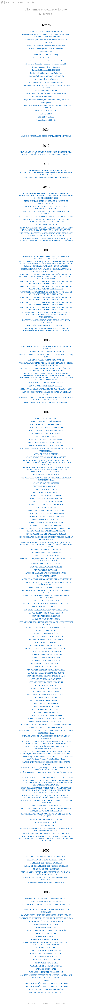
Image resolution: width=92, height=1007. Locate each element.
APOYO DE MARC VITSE (46, 576)
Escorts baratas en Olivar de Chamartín (46, 67)
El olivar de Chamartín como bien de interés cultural (46, 61)
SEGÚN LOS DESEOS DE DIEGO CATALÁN (46, 386)
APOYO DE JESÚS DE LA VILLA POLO (46, 664)
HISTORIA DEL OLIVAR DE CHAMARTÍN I (46, 989)
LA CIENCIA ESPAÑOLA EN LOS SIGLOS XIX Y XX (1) (46, 986)
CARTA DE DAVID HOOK (46, 948)
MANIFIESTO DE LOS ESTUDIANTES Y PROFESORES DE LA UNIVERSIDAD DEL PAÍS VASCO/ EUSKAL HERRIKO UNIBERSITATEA (46, 315)
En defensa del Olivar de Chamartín (19, 2)
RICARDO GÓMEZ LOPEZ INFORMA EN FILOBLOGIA (46, 649)
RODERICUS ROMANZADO (46, 111)
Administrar (60, 1003)
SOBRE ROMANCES (46, 117)
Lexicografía (46, 103)
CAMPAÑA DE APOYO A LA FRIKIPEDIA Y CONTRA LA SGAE (46, 833)
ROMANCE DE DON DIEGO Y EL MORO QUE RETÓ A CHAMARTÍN (46, 778)
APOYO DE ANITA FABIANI (46, 489)
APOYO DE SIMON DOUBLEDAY (46, 706)
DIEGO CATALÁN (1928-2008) (46, 55)
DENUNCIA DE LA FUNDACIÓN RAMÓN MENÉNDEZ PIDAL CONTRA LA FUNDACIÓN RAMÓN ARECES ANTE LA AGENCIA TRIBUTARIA (46, 462)
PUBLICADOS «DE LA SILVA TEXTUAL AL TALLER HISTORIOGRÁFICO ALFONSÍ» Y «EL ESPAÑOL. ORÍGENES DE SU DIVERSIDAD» (46, 172)
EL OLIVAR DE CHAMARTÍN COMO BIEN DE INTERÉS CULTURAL (46, 918)
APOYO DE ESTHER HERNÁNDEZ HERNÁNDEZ (46, 670)
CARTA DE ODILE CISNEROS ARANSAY (46, 966)
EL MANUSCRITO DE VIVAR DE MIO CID (46, 819)
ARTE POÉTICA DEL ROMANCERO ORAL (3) (46, 352)
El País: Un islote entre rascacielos (46, 58)
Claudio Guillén (46, 52)
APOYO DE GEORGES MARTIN (46, 712)
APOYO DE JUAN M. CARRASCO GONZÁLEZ (46, 510)
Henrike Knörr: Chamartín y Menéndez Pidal (46, 73)
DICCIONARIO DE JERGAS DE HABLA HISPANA (46, 860)
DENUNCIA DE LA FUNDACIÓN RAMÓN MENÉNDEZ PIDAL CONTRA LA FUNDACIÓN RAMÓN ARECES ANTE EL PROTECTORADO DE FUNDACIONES (46, 469)
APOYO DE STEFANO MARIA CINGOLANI (46, 504)
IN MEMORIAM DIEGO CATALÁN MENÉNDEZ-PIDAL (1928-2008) (46, 389)
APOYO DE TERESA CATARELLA (46, 486)
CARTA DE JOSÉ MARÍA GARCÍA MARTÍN (46, 921)
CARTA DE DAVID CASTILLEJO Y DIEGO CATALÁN (46, 930)
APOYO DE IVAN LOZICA (46, 437)
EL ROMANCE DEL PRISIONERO (46, 869)
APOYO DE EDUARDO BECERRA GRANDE (46, 722)
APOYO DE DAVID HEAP (46, 630)
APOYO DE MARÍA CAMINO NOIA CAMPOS (46, 427)
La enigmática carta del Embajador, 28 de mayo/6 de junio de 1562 (46, 99)
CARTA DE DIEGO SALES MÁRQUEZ (46, 939)
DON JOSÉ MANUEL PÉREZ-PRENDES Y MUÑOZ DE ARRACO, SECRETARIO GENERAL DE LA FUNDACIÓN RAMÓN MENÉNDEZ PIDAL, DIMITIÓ (46, 544)
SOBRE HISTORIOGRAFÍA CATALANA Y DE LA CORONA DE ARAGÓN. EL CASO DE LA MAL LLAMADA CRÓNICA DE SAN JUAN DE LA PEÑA (46, 838)
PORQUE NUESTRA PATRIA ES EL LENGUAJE (46, 882)
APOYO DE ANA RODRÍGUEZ (46, 507)
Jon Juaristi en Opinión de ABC (46, 90)
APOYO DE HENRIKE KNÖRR (46, 633)
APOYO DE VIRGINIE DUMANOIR (46, 619)
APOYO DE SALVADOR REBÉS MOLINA (46, 498)
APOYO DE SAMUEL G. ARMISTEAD (46, 652)
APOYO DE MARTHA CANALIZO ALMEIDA (46, 639)
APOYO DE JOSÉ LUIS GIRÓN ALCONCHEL (46, 682)
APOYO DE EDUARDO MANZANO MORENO (46, 513)
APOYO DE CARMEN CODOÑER (46, 483)
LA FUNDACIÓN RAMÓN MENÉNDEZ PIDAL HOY (46, 93)
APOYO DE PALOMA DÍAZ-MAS (46, 556)
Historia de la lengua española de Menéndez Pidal (46, 76)
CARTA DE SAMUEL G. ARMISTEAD (46, 960)
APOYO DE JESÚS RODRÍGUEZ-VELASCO (46, 613)
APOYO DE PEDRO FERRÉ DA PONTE (46, 421)
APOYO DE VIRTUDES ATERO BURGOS (46, 501)
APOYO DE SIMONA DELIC (46, 418)
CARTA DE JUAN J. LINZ (46, 927)
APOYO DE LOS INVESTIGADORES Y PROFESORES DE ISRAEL (46, 725)
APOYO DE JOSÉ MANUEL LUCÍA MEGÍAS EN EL (46, 627)
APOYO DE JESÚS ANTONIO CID (46, 703)
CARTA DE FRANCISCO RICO (46, 924)
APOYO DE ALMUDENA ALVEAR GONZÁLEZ (46, 443)
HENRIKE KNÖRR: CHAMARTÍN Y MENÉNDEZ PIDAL (46, 899)
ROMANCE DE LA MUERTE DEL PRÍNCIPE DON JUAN (46, 866)
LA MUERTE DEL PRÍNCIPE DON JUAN (46, 863)
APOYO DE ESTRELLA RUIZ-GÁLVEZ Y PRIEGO (46, 694)
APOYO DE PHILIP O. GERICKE (46, 454)
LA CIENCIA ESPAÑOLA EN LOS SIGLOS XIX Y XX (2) (46, 983)
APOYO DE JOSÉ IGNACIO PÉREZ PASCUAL (46, 424)
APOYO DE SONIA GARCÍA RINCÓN (46, 661)
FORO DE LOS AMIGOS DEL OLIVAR (46, 806)
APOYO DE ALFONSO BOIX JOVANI (46, 616)
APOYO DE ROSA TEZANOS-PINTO (46, 520)
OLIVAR (46, 980)
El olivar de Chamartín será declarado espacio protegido (46, 64)
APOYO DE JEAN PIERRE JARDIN (46, 691)
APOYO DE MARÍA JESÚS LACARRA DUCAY (46, 719)
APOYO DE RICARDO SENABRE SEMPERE (46, 587)
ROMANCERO (46, 114)
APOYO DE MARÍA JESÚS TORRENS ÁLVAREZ (46, 440)
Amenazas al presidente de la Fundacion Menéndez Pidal (46, 39)
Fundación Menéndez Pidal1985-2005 (46, 70)
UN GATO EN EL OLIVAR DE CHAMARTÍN (46, 431)
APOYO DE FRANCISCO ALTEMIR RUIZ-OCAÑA (46, 676)
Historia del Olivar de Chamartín (46, 79)
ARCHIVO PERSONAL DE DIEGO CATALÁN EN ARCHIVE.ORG (46, 136)
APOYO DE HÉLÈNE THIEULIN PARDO (46, 655)
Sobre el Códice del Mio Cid (46, 120)
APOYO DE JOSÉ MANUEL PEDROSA (46, 495)
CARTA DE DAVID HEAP (46, 936)
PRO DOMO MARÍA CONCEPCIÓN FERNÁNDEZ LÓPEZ (46, 610)
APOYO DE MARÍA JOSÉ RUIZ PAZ (46, 658)
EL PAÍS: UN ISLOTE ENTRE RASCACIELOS (46, 902)
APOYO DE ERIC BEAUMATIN (46, 570)
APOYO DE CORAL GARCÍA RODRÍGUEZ (46, 567)
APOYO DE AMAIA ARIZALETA (46, 642)
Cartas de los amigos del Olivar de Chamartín (46, 49)
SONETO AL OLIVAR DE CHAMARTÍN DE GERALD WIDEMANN (46, 579)
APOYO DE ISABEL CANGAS (46, 685)
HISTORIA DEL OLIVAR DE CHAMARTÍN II (46, 992)
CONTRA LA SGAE (46, 43)
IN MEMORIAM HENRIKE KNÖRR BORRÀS (46, 82)
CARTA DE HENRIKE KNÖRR (46, 963)
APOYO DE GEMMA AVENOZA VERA (46, 688)
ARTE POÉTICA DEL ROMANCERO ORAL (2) (46, 360)
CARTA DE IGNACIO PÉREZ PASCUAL (46, 951)
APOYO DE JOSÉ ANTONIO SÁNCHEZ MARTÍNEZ (46, 457)
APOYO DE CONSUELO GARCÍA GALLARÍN (46, 517)
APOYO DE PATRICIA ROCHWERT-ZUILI (46, 700)
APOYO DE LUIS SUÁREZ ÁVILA (46, 475)
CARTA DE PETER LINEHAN (46, 933)
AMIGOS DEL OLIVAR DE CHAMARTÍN (46, 31)
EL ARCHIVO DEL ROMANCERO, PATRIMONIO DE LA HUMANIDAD (46, 217)
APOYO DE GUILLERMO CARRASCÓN (46, 549)
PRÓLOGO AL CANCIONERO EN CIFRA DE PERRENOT (46, 402)
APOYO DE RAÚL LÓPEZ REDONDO (46, 553)
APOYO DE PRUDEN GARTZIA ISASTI (46, 709)
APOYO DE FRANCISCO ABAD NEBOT (46, 679)
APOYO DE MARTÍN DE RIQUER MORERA (46, 446)
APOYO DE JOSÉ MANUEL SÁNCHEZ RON (46, 728)
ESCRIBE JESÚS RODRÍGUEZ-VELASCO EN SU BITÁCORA (46, 604)
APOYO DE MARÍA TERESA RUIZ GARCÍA (46, 523)
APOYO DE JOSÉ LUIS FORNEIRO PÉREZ (46, 526)
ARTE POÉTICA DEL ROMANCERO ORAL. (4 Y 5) (46, 325)
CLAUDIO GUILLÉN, (46, 825)
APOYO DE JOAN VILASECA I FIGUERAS (46, 564)
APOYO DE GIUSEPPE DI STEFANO (46, 607)
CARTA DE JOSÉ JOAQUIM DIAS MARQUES (46, 954)
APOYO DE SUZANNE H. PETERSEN (46, 434)
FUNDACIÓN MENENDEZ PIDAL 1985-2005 (46, 972)
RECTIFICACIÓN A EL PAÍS (46, 822)
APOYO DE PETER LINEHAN (46, 697)
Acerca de (31, 1003)
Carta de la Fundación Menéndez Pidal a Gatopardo (46, 46)
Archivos (46, 1003)
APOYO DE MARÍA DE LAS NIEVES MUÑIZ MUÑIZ (46, 573)
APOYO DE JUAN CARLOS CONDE (46, 601)
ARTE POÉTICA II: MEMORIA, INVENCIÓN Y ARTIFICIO (46, 178)
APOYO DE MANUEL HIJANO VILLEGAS (46, 645)
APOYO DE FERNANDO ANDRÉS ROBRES (46, 636)
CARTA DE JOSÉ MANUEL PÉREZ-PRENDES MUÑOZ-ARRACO (46, 915)
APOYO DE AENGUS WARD (46, 667)
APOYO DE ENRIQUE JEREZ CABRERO (46, 716)
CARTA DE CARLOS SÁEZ (46, 969)
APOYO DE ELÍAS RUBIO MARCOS (46, 492)
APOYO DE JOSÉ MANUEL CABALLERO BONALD (46, 534)
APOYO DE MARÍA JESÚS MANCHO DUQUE (46, 673)
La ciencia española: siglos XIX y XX (46, 96)
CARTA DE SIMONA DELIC (46, 957)
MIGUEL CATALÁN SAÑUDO (46, 225)
